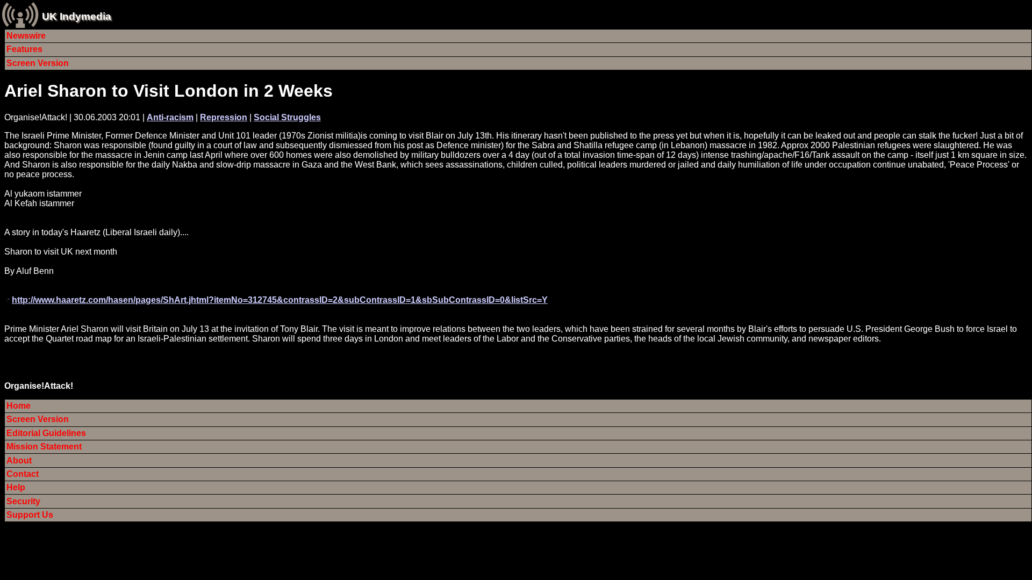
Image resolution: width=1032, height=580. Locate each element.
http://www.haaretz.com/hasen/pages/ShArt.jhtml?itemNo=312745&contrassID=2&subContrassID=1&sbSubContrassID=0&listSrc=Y (280, 300)
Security (23, 501)
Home (18, 405)
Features (24, 49)
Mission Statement (44, 446)
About (19, 460)
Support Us (29, 514)
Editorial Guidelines (46, 433)
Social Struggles (287, 117)
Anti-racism (170, 117)
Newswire (26, 35)
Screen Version (37, 63)
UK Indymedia (76, 16)
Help (15, 487)
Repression (223, 117)
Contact (22, 474)
